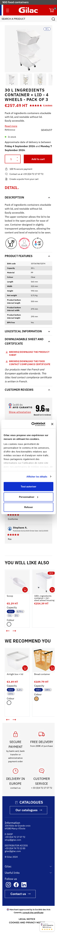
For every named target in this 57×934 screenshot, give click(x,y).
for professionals (13, 2)
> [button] (16, 629)
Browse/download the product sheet (29, 354)
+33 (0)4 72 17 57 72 (15, 837)
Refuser (28, 507)
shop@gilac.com (13, 840)
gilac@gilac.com (13, 851)
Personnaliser (26, 496)
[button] (7, 79)
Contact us (18, 894)
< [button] (5, 627)
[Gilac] (28, 10)
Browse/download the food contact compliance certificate (29, 363)
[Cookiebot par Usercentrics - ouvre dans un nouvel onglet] (33, 424)
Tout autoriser (28, 486)
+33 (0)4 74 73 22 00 (15, 848)
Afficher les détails (36, 476)
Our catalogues (27, 810)
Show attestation (20, 412)
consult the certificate (32, 913)
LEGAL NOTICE (27, 919)
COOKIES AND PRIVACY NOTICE (27, 923)
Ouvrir (22, 587)
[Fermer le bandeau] (52, 424)
